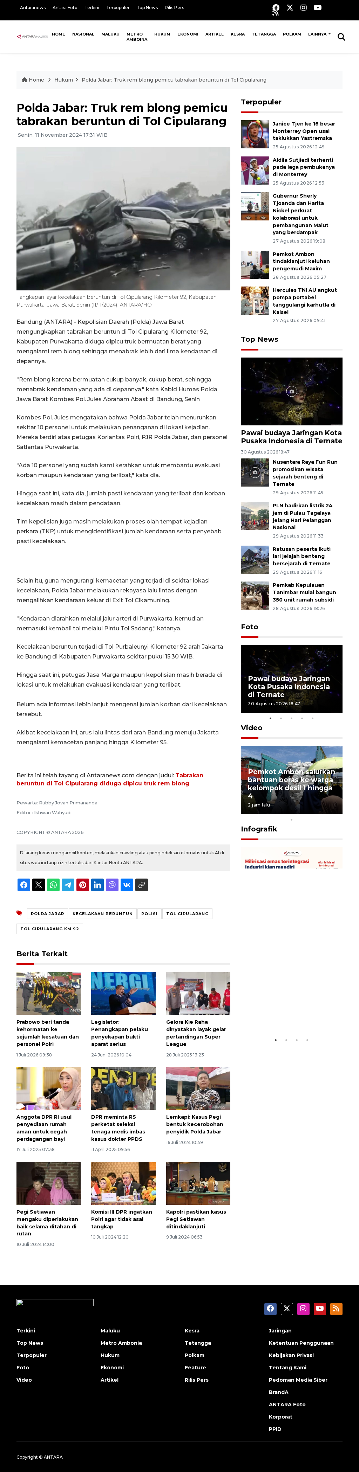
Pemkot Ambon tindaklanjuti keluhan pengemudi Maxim (301, 261)
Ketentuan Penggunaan (301, 1343)
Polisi (149, 913)
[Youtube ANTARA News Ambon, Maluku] (318, 7)
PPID (275, 1429)
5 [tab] (312, 718)
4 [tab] (302, 718)
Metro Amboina (137, 37)
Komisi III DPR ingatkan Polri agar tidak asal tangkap (121, 1219)
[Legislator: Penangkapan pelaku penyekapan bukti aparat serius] (123, 993)
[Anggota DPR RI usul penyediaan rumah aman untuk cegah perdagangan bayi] (48, 1088)
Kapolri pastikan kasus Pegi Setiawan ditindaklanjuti (196, 1219)
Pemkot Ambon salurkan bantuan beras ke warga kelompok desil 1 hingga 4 (291, 783)
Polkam (292, 34)
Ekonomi (187, 34)
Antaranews (33, 7)
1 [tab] (270, 718)
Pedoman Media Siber (298, 1380)
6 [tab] (302, 810)
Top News (147, 7)
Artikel (214, 34)
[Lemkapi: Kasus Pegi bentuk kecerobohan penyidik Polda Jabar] (198, 1088)
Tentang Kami (287, 1367)
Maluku (110, 34)
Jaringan (280, 1331)
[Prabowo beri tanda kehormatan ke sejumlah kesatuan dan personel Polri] (48, 993)
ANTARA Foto (287, 1404)
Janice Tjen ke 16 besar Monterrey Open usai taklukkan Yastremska (304, 131)
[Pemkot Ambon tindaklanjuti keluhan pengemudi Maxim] (255, 264)
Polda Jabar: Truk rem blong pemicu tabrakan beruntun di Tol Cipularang (174, 80)
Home (58, 34)
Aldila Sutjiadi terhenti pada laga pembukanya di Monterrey (304, 167)
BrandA (279, 1392)
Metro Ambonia (121, 1343)
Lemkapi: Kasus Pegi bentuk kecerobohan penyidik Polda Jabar (194, 1124)
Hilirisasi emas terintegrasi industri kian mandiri (283, 1007)
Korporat (280, 1417)
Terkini (91, 7)
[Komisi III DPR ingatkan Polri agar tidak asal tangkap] (123, 1182)
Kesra (238, 34)
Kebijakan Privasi (291, 1355)
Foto (249, 627)
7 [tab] (312, 810)
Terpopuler (118, 7)
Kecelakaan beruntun (103, 913)
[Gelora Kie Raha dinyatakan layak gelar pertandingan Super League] (198, 993)
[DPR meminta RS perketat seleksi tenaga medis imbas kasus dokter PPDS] (123, 1088)
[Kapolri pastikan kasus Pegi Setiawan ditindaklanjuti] (198, 1182)
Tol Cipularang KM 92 (49, 928)
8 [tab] (323, 810)
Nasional (83, 34)
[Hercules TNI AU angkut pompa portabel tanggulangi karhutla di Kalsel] (255, 300)
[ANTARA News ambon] (32, 36)
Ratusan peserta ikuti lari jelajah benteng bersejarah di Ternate (302, 556)
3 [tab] (291, 718)
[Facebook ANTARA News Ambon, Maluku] (275, 7)
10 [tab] (291, 819)
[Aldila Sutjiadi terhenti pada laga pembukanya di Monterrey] (255, 170)
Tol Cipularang (187, 913)
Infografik (259, 829)
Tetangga (264, 34)
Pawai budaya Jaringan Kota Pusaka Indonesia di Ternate (292, 437)
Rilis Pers (174, 7)
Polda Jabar (47, 913)
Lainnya (317, 34)
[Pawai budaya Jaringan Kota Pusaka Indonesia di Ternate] (292, 391)
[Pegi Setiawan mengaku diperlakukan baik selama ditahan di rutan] (48, 1182)
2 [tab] (281, 718)
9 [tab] (333, 810)
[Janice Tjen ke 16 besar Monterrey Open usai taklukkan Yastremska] (255, 133)
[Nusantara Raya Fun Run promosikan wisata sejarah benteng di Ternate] (255, 472)
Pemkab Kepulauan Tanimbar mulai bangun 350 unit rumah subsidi (304, 592)
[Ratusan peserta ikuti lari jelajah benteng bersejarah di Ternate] (255, 559)
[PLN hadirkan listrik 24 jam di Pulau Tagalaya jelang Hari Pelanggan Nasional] (255, 515)
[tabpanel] (292, 679)
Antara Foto (65, 7)
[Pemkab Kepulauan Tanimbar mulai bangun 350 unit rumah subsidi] (255, 595)
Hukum (162, 34)
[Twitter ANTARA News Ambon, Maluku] (289, 7)
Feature (195, 1367)
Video (252, 728)
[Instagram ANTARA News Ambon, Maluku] (303, 7)
